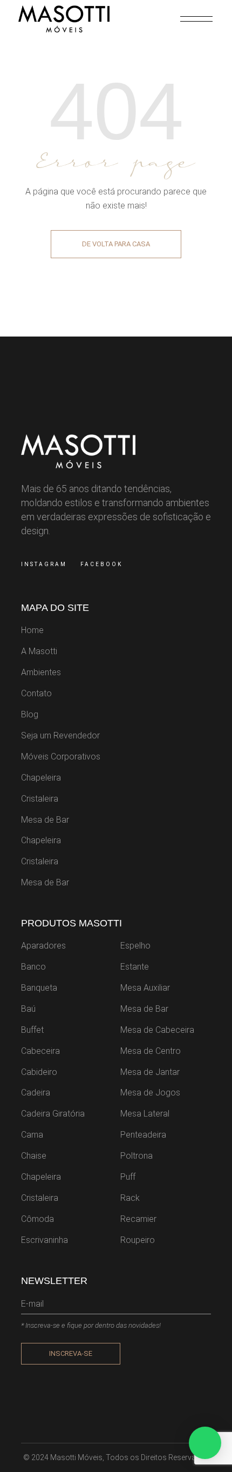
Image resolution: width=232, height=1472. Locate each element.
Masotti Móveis (76, 1457)
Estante (134, 967)
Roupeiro (137, 1240)
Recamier (138, 1219)
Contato (36, 693)
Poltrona (136, 1156)
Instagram (44, 564)
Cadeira (35, 1092)
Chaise (33, 1156)
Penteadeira (143, 1135)
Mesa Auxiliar (145, 988)
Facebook (101, 564)
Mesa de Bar (45, 820)
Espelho (135, 945)
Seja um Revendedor (60, 735)
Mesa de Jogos (150, 1092)
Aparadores (43, 945)
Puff (127, 1177)
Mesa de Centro (150, 1051)
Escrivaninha (44, 1240)
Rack (130, 1198)
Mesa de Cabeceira (157, 1030)
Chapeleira (41, 777)
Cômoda (37, 1219)
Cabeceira (40, 1051)
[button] (205, 1443)
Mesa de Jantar (150, 1072)
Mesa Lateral (144, 1113)
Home (32, 630)
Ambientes (41, 672)
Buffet (32, 1030)
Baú (28, 1009)
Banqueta (39, 988)
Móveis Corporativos (60, 756)
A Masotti (39, 651)
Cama (32, 1135)
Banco (33, 967)
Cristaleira (39, 799)
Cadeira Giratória (53, 1113)
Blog (29, 714)
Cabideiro (39, 1072)
